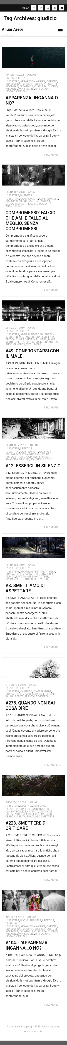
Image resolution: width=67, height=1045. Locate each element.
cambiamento (29, 198)
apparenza (27, 81)
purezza (23, 456)
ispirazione (42, 88)
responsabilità (47, 342)
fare (32, 574)
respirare (44, 456)
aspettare (37, 571)
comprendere (42, 691)
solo (48, 459)
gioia (50, 574)
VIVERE (37, 344)
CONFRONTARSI (22, 337)
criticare (45, 811)
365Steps (13, 81)
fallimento (13, 814)
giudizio (53, 86)
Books (11, 78)
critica (45, 201)
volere (44, 579)
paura (10, 696)
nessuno (32, 576)
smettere (47, 816)
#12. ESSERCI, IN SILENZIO (33, 465)
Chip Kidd (51, 81)
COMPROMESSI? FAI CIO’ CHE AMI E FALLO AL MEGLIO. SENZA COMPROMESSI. (31, 220)
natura (45, 454)
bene (34, 334)
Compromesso (48, 198)
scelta (19, 696)
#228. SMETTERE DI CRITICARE (26, 825)
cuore (20, 339)
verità (21, 344)
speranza (12, 579)
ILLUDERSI (41, 339)
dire (42, 694)
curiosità (40, 86)
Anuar (31, 74)
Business (26, 195)
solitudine (37, 459)
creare (23, 201)
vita (29, 344)
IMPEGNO (46, 814)
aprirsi (40, 81)
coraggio (12, 201)
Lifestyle (22, 78)
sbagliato (33, 816)
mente (10, 342)
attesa (50, 571)
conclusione (14, 83)
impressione (26, 88)
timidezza (42, 696)
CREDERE (34, 201)
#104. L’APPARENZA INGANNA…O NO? (27, 945)
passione (22, 91)
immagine (11, 88)
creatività (26, 86)
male (51, 339)
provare (11, 456)
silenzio (24, 459)
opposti (31, 342)
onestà (19, 342)
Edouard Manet (16, 203)
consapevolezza (34, 83)
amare (24, 571)
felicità (41, 574)
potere (43, 576)
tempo (35, 579)
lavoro (10, 91)
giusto (36, 814)
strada (25, 579)
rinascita (12, 459)
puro (33, 456)
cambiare (45, 451)
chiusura (26, 691)
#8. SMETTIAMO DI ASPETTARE (25, 588)
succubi (11, 344)
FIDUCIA (31, 203)
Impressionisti (15, 206)
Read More (51, 154)
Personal (39, 805)
